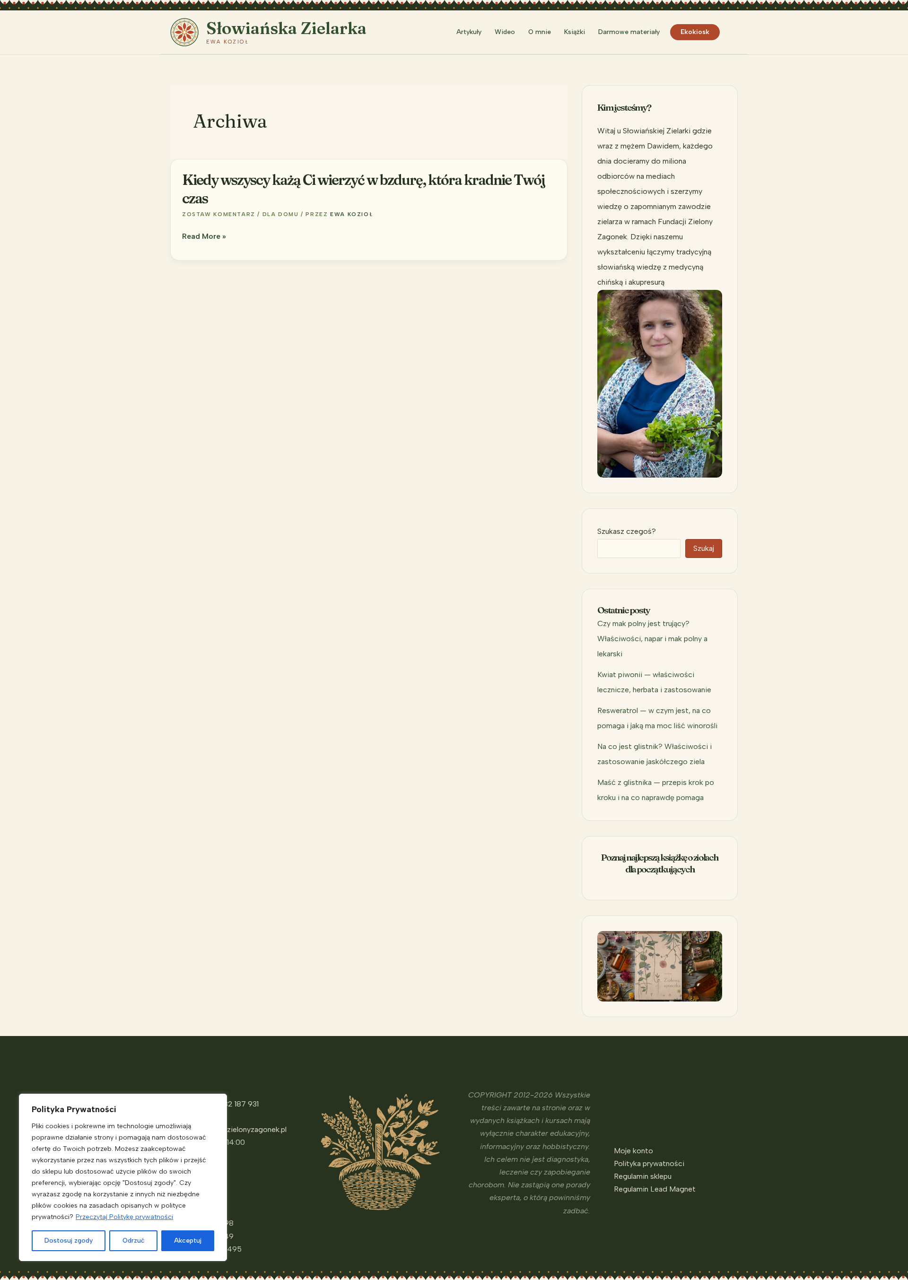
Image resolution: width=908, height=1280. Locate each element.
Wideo (505, 32)
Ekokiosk (695, 32)
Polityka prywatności (649, 1163)
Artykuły (468, 32)
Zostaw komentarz (218, 214)
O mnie (539, 32)
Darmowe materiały (629, 32)
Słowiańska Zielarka (286, 28)
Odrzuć (133, 1240)
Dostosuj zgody (68, 1240)
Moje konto (633, 1150)
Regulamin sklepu (643, 1176)
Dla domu (280, 214)
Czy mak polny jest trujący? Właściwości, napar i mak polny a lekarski (652, 638)
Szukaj (703, 548)
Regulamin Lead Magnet (655, 1188)
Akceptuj (187, 1240)
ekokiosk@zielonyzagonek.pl (238, 1129)
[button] (733, 32)
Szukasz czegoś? (626, 531)
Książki (574, 32)
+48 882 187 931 (230, 1103)
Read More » (204, 237)
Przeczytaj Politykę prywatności (124, 1217)
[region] (123, 1177)
